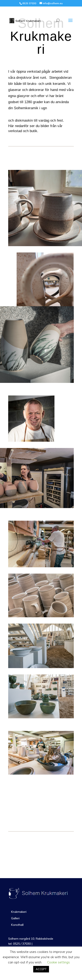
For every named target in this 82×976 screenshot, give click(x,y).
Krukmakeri (18, 912)
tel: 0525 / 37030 (20, 944)
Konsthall (17, 925)
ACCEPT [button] (41, 969)
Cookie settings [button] (58, 962)
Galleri (15, 918)
